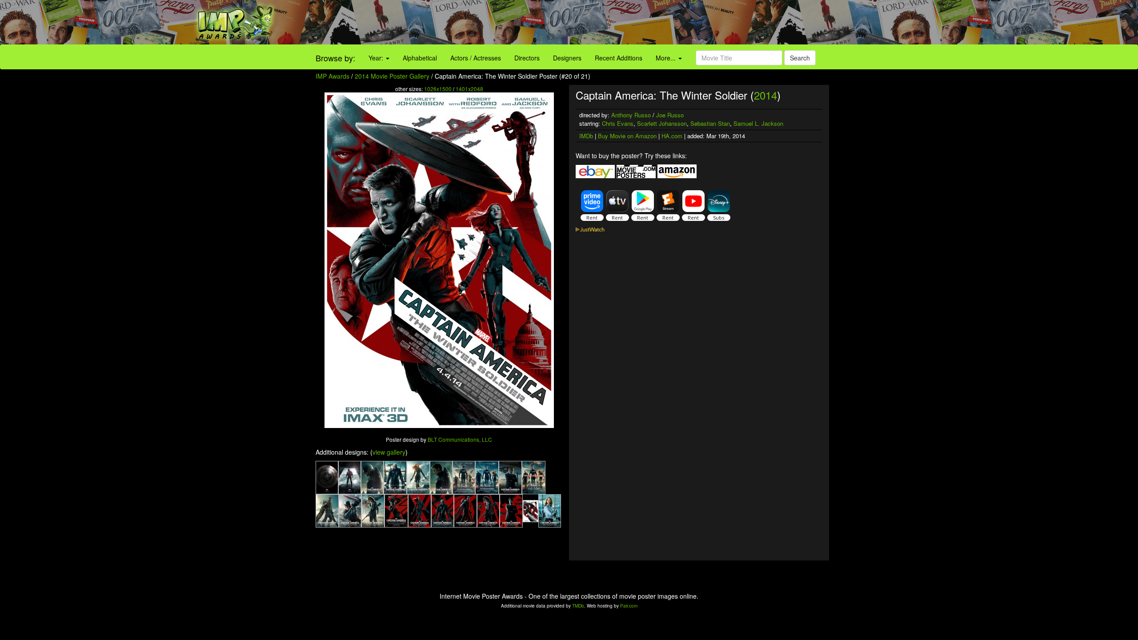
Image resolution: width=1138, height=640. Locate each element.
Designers (567, 57)
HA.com (671, 136)
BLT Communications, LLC (460, 439)
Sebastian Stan (710, 123)
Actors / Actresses (475, 57)
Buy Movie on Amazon (627, 136)
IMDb (586, 136)
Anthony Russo (631, 115)
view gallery (389, 452)
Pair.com (628, 606)
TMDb (578, 606)
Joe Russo (670, 115)
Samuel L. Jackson (758, 123)
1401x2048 (469, 88)
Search (800, 57)
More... (666, 57)
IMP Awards (332, 76)
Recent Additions (618, 57)
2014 (765, 95)
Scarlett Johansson (662, 123)
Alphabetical (420, 57)
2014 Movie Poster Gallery (392, 76)
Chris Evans (617, 123)
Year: (377, 57)
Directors (527, 57)
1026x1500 (438, 88)
